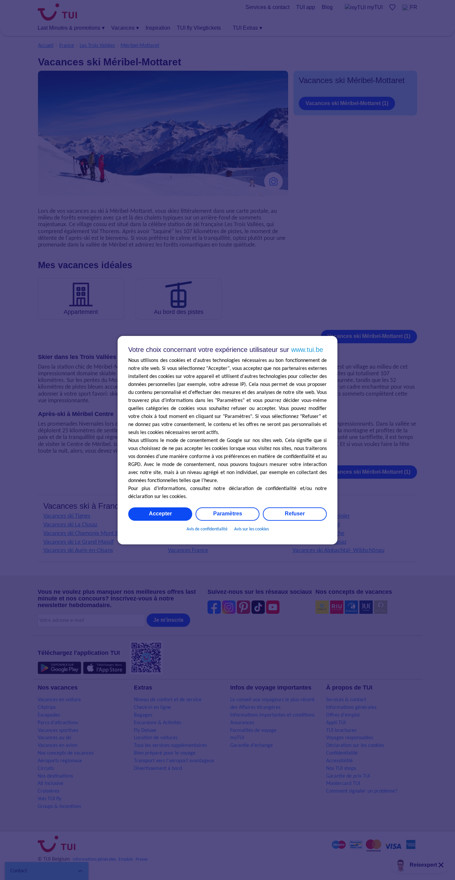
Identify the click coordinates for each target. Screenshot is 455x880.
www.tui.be (307, 349)
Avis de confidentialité (207, 529)
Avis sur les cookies (251, 529)
